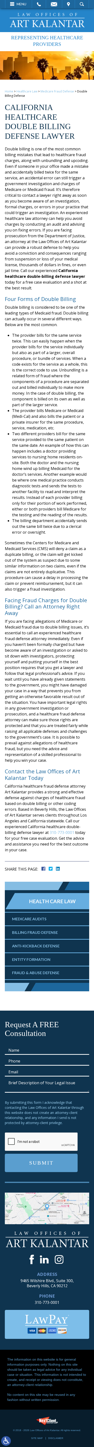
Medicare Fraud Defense (57, 91)
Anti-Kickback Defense (36, 946)
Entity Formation (31, 959)
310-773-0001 (62, 832)
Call (39, 4)
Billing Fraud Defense (35, 932)
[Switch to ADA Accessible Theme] (6, 1441)
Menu (21, 4)
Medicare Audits (29, 918)
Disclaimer (55, 1438)
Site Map (37, 1438)
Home (9, 91)
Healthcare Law (26, 91)
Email (54, 4)
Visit (68, 4)
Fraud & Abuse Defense (35, 972)
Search (82, 4)
